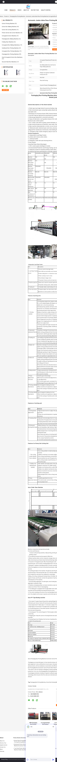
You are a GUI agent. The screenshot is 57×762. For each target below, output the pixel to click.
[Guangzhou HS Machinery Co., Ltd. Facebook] (3, 2)
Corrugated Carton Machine (9, 35)
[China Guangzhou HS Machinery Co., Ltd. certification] (6, 72)
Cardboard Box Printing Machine (10, 48)
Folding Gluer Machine (7, 42)
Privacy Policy (4, 759)
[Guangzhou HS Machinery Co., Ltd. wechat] (11, 86)
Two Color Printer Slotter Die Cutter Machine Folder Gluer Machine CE (22, 749)
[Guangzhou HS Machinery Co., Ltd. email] (4, 86)
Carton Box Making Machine (9, 26)
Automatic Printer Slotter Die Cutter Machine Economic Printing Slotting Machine (23, 745)
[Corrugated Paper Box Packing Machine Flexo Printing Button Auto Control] (45, 716)
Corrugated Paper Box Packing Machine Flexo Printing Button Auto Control (45, 723)
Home (5, 10)
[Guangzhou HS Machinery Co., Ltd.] (28, 6)
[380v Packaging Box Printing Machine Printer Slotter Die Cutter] (33, 716)
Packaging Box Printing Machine (17, 16)
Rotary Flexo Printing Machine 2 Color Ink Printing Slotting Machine (24, 741)
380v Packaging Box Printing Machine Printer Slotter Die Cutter (33, 723)
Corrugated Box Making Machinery (11, 45)
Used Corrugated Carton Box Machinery (12, 57)
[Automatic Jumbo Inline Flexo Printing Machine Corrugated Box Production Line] (38, 31)
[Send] (53, 759)
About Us (26, 10)
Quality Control (46, 10)
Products (12, 10)
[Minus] (53, 727)
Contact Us (2, 747)
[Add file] (28, 759)
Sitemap (2, 751)
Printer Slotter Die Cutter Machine (11, 32)
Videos (19, 10)
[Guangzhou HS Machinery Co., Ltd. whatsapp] (8, 86)
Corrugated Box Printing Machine (10, 51)
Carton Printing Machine (8, 23)
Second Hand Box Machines (9, 62)
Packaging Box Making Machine (10, 39)
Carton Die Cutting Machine (9, 29)
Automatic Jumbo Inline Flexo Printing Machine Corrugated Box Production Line (38, 48)
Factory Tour (35, 10)
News (1, 749)
